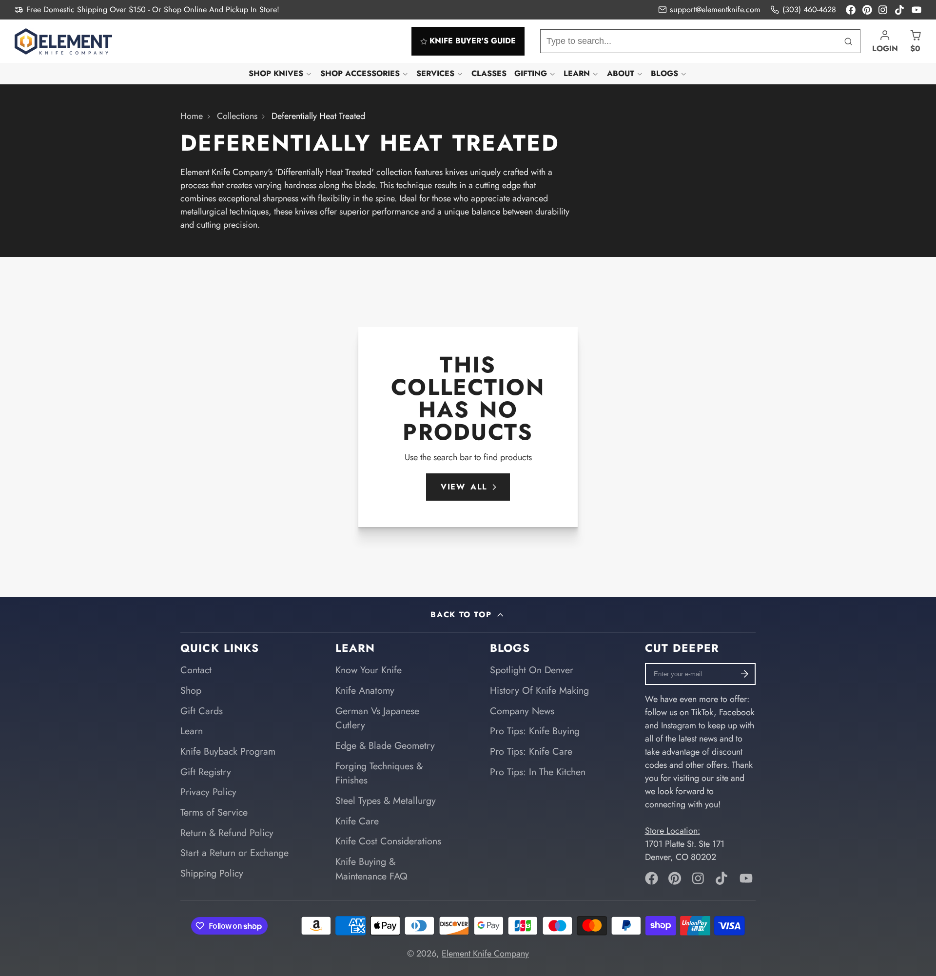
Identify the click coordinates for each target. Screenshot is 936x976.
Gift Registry (205, 772)
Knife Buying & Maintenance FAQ (371, 869)
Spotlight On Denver (531, 670)
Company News (522, 711)
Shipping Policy (211, 873)
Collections (237, 116)
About (620, 73)
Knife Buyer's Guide (472, 41)
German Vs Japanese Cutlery (377, 718)
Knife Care (357, 821)
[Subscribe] (744, 674)
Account (885, 41)
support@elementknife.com (715, 9)
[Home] (63, 41)
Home (191, 116)
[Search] (848, 41)
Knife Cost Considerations (388, 841)
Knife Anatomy (364, 690)
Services (435, 73)
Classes (489, 73)
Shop (190, 690)
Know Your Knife (368, 670)
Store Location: (672, 830)
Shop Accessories (360, 73)
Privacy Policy (208, 792)
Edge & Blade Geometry (385, 745)
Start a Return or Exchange (234, 852)
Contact (196, 670)
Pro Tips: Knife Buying (535, 731)
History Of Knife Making (539, 690)
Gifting (530, 73)
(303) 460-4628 (809, 9)
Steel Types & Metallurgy (385, 800)
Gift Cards (201, 711)
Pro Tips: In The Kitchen (537, 772)
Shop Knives (276, 73)
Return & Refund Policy (226, 832)
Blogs (664, 73)
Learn (577, 73)
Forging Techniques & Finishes (379, 773)
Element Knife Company (485, 953)
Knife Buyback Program (227, 751)
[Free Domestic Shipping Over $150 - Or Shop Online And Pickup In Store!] (147, 10)
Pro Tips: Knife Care (531, 751)
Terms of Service (214, 812)
